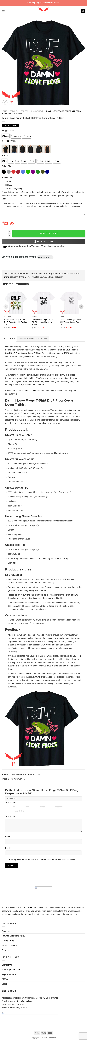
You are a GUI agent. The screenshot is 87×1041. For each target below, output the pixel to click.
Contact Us (7, 965)
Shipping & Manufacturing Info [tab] (33, 339)
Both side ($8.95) (14, 189)
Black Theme (37, 111)
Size (4, 155)
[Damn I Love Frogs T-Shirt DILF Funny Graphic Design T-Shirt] (15, 302)
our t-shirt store (32, 391)
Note (4, 199)
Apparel (14, 111)
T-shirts (24, 111)
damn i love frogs (45, 257)
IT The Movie (26, 908)
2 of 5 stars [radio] (20, 806)
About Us (6, 931)
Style (5, 141)
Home (4, 111)
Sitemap (5, 950)
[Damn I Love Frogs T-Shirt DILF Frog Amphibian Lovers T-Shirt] (43, 302)
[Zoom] (4, 102)
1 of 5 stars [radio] (8, 806)
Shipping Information (11, 969)
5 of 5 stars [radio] (10, 811)
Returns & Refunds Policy (13, 936)
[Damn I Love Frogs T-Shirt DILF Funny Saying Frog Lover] (71, 302)
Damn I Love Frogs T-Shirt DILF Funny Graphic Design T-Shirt (15, 322)
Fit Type (5, 130)
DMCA (5, 979)
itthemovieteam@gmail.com (20, 1001)
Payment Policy (9, 974)
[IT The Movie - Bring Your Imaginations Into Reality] (43, 11)
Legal (4, 984)
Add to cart (48, 233)
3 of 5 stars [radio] (35, 806)
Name (8, 837)
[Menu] (3, 11)
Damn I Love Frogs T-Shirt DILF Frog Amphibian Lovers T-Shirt (43, 322)
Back (9, 185)
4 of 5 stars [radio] (50, 806)
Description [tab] (9, 339)
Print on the (7, 177)
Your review (10, 816)
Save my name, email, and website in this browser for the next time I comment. (42, 859)
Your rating (10, 802)
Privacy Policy (8, 940)
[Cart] (83, 11)
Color (4, 166)
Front (9, 181)
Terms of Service (9, 945)
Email (8, 848)
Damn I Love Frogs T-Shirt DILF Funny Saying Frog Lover (70, 322)
